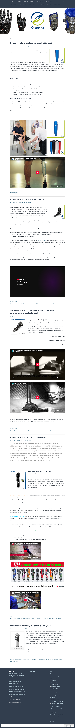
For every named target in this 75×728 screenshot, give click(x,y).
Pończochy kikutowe (55, 693)
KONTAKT (52, 721)
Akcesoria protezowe (55, 695)
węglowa (12, 304)
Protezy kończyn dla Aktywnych (44, 4)
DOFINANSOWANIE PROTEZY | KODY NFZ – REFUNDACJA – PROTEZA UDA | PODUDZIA (57, 705)
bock (14, 659)
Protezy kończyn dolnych (28, 1)
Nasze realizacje (39, 1)
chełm (17, 618)
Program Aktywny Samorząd (57, 701)
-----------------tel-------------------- (17, 694)
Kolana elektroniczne (55, 686)
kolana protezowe (14, 192)
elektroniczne (21, 618)
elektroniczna (26, 303)
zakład (34, 620)
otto (46, 659)
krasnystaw (38, 618)
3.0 (13, 618)
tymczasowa (58, 430)
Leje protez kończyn (55, 690)
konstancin (33, 193)
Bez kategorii (13, 616)
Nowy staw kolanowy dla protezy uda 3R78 (30, 625)
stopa (55, 303)
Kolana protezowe (54, 684)
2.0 (11, 618)
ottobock (26, 430)
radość (23, 620)
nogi (40, 193)
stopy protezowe (14, 301)
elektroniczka (13, 193)
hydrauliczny (20, 659)
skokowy (46, 430)
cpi (14, 430)
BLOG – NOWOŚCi (57, 4)
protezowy (57, 659)
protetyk (11, 620)
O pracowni (18, 1)
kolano (26, 193)
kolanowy (29, 193)
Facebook (32, 671)
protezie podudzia (42, 240)
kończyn (37, 193)
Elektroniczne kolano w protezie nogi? (28, 437)
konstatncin (31, 303)
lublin (41, 618)
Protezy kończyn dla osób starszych (27, 4)
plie (56, 618)
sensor (53, 193)
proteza (43, 193)
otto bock (54, 618)
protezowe (47, 193)
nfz (39, 659)
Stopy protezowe (54, 682)
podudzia (42, 303)
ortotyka (50, 618)
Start (12, 1)
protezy (50, 193)
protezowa (49, 303)
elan (22, 303)
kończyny (36, 303)
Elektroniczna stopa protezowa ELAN (28, 199)
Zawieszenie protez (55, 688)
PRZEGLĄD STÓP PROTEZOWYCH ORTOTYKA (19, 425)
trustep (54, 430)
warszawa (61, 193)
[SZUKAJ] (63, 1)
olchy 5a (46, 618)
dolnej (20, 303)
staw (56, 193)
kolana (23, 193)
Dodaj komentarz (29, 46)
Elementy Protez (49, 1)
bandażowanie (14, 303)
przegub (60, 659)
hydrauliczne (19, 193)
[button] (28, 138)
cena (18, 303)
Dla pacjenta (13, 4)
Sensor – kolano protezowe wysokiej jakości (31, 43)
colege (12, 430)
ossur (23, 430)
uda (58, 193)
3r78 (12, 659)
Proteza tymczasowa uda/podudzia (58, 708)
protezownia (22, 46)
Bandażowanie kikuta (55, 699)
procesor (59, 618)
